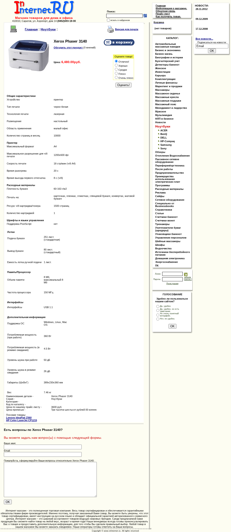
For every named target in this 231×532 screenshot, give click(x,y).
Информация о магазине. (171, 8)
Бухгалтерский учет (167, 61)
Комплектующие (165, 79)
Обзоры (160, 152)
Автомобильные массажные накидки (167, 45)
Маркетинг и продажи (168, 86)
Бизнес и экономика (167, 50)
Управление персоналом (170, 237)
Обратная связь (165, 11)
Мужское (160, 111)
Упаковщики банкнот (168, 234)
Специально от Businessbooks (164, 204)
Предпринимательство (169, 172)
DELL (163, 137)
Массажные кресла (167, 97)
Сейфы (159, 196)
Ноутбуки (48, 29)
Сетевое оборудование (169, 199)
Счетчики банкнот (166, 217)
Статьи (159, 213)
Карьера (160, 75)
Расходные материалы (169, 189)
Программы (162, 185)
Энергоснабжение (166, 262)
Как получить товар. (168, 16)
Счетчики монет (165, 220)
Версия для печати (126, 29)
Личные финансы (166, 82)
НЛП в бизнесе (164, 118)
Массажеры (162, 90)
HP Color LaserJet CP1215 (21, 420)
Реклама (160, 192)
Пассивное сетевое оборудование (167, 160)
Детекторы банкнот (167, 64)
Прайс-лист (163, 13)
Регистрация (172, 283)
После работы (164, 169)
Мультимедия (163, 115)
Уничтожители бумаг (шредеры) (168, 229)
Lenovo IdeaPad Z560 (19, 417)
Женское (160, 68)
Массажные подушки (168, 100)
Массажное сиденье (167, 93)
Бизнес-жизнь (164, 53)
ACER (163, 130)
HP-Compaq (167, 141)
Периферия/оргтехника (169, 165)
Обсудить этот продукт (68, 47)
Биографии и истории (169, 57)
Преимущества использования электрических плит (167, 179)
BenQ (163, 134)
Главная (31, 29)
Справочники (163, 209)
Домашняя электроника (170, 258)
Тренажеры (162, 224)
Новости (160, 122)
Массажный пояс (165, 104)
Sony (163, 148)
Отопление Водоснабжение (172, 155)
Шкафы (160, 244)
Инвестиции (162, 71)
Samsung (166, 144)
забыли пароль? (188, 278)
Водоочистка (163, 248)
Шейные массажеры (167, 241)
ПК (157, 265)
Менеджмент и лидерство (171, 108)
